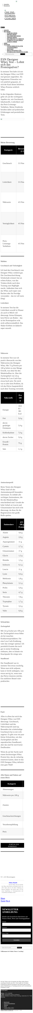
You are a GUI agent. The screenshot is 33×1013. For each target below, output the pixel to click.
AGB (5, 1006)
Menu (3, 27)
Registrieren (7, 5)
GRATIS (6, 30)
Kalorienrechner (14, 36)
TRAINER (7, 44)
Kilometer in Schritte (15, 39)
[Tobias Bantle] (5, 883)
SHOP (5, 43)
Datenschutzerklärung (9, 1003)
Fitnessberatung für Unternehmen (15, 46)
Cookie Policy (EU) (9, 1008)
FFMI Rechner (12, 33)
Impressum (6, 1002)
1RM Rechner (12, 37)
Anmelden (6, 4)
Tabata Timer (12, 41)
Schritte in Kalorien (15, 40)
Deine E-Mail (5, 933)
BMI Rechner (11, 34)
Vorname (4, 921)
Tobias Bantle (13, 882)
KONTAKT (10, 49)
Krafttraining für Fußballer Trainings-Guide (17, 51)
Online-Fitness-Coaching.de (7, 1010)
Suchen (22, 54)
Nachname (4, 927)
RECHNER (7, 31)
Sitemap (6, 1005)
